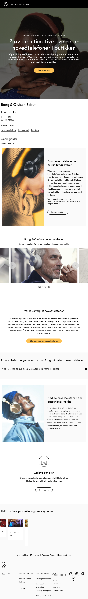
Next (75, 265)
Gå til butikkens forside (21, 4)
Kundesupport (60, 590)
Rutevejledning (46, 70)
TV (27, 585)
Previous (12, 265)
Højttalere (27, 582)
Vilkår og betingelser (44, 590)
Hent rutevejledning (8, 130)
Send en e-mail (23, 130)
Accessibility (44, 587)
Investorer (60, 587)
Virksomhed (60, 584)
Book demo (35, 130)
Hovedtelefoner (27, 579)
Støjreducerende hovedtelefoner (46, 341)
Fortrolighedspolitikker (44, 579)
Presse (60, 580)
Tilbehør (27, 588)
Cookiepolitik (44, 584)
